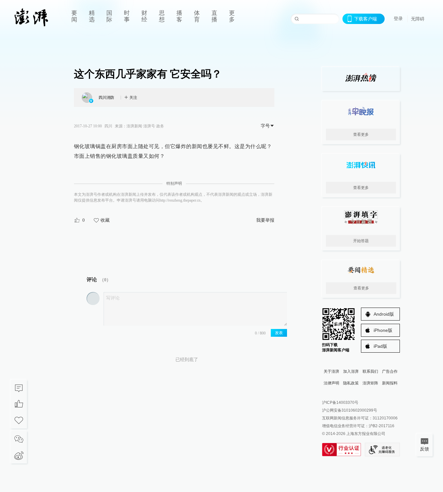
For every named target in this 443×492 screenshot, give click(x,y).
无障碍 (418, 18)
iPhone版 (383, 330)
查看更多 (361, 134)
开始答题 (361, 241)
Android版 (384, 314)
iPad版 (380, 346)
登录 (398, 18)
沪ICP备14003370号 (340, 402)
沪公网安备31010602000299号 (349, 410)
